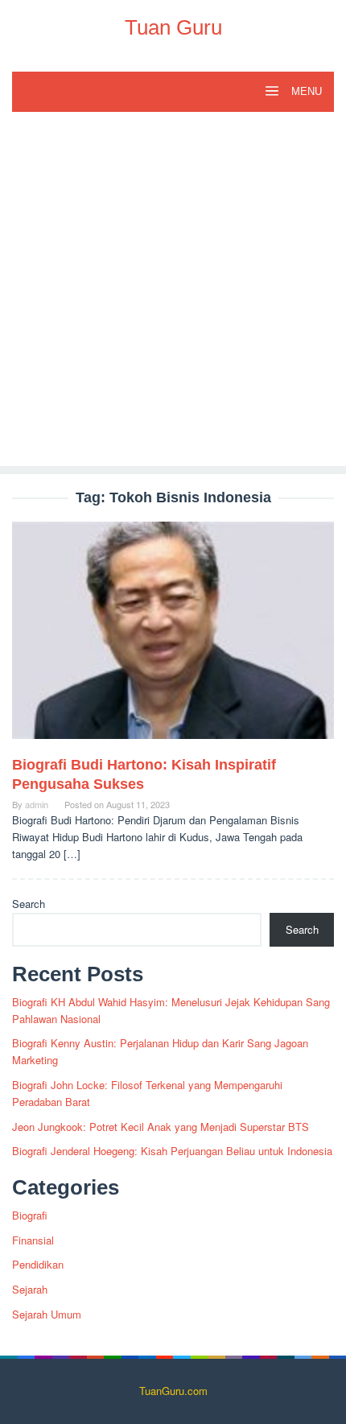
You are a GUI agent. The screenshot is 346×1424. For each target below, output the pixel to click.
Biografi (29, 1215)
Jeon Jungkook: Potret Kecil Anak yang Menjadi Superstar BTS (160, 1126)
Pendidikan (38, 1264)
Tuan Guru (173, 27)
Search (28, 903)
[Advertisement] (173, 293)
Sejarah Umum (46, 1314)
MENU (305, 91)
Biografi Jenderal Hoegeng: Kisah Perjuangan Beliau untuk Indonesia (172, 1150)
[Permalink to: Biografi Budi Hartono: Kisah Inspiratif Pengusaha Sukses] (173, 637)
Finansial (33, 1240)
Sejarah (29, 1289)
